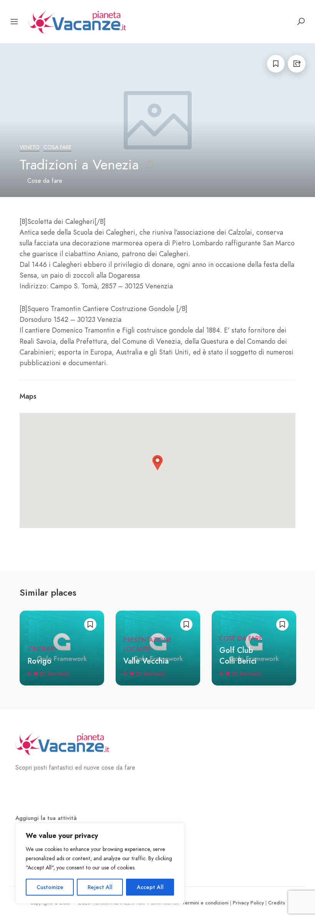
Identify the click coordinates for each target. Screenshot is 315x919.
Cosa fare (57, 147)
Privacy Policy (248, 902)
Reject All (100, 887)
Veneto (30, 147)
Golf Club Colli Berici (238, 656)
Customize (49, 887)
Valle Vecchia (146, 661)
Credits (276, 902)
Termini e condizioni (205, 902)
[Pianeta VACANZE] (79, 21)
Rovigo (39, 661)
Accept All (150, 887)
